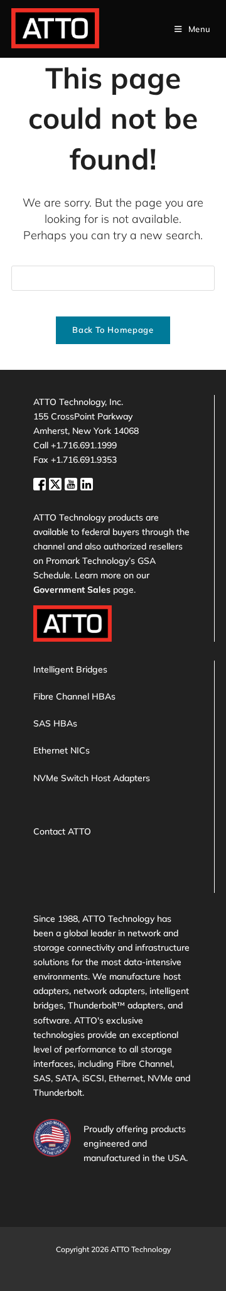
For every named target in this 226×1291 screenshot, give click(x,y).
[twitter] (57, 483)
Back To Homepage (112, 330)
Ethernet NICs (61, 750)
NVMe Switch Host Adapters (91, 778)
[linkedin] (86, 483)
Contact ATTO (62, 831)
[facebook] (41, 483)
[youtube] (72, 483)
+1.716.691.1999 (84, 445)
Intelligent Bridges (70, 669)
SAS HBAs (55, 723)
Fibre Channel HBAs (74, 696)
